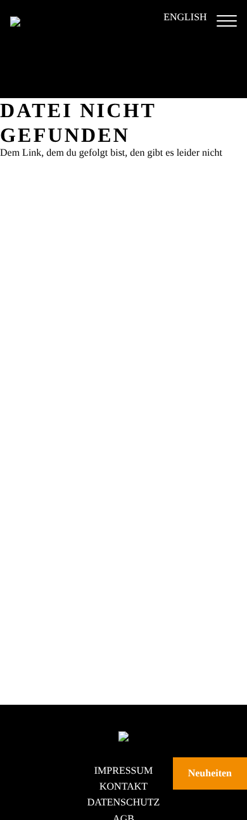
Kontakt (123, 786)
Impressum (123, 771)
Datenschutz (123, 802)
